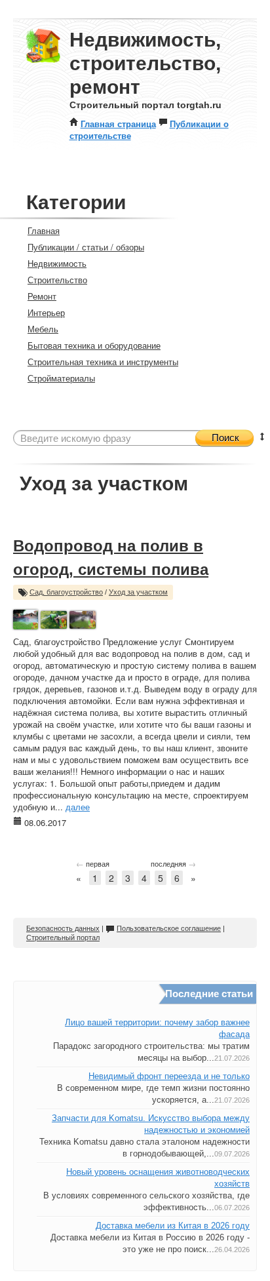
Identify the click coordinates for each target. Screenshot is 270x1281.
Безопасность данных (63, 928)
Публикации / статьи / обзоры (86, 247)
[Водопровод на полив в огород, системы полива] (25, 618)
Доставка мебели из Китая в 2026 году (173, 1226)
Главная (44, 230)
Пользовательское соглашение (169, 928)
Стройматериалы (61, 378)
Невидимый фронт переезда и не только (169, 1076)
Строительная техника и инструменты (103, 361)
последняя (173, 863)
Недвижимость (57, 263)
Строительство (57, 279)
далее (78, 806)
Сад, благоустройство (66, 592)
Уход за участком (138, 592)
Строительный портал (63, 937)
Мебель (43, 329)
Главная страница (118, 123)
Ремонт (42, 296)
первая (92, 863)
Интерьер (46, 312)
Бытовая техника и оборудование (94, 345)
